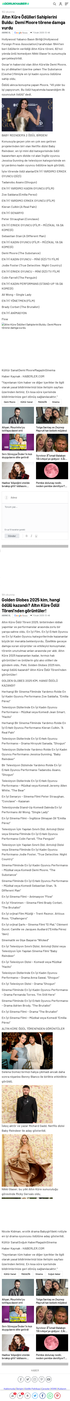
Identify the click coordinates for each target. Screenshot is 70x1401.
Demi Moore (9, 402)
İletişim (19, 1388)
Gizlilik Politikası (32, 1388)
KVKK (54, 1388)
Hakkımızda (9, 1388)
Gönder (12, 535)
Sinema (55, 402)
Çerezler (46, 1388)
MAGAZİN (42, 402)
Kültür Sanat (27, 402)
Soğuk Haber (54, 1274)
